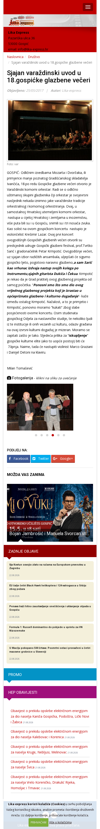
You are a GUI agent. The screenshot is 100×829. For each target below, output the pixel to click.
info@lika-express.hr (33, 49)
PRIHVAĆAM (38, 822)
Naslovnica (15, 57)
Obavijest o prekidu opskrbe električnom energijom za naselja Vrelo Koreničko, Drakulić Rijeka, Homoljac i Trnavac (49, 782)
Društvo (34, 57)
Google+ (66, 458)
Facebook (20, 458)
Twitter (43, 458)
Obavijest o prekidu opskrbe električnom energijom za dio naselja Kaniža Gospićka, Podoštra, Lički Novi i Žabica (50, 716)
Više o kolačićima (60, 822)
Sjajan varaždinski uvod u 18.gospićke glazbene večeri (48, 76)
